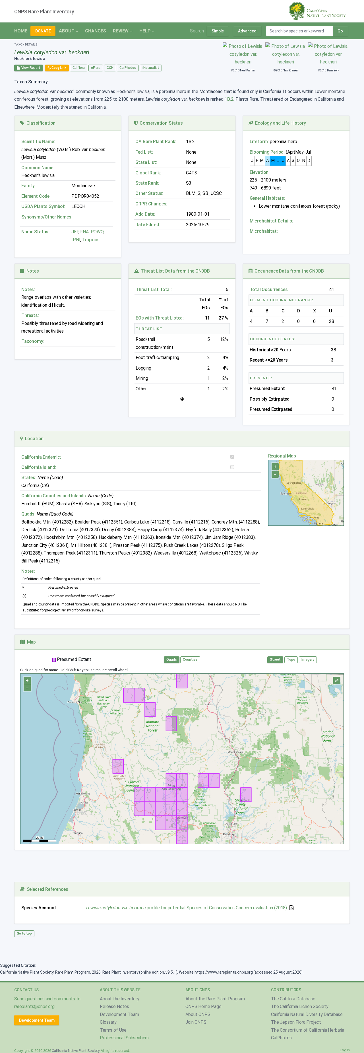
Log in (345, 1050)
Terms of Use (113, 1030)
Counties (190, 660)
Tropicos (91, 239)
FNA (83, 231)
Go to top (24, 933)
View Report (30, 68)
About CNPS (197, 1014)
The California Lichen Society (299, 1006)
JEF (74, 231)
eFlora (95, 68)
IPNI (75, 239)
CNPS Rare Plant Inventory (44, 12)
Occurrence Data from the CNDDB (288, 271)
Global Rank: (148, 173)
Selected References (46, 889)
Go (340, 31)
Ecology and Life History (279, 123)
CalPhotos (127, 68)
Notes (31, 271)
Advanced (247, 31)
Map (30, 642)
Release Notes (114, 1006)
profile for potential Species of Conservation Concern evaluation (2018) (186, 907)
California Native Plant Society (75, 1050)
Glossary (108, 1022)
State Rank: (147, 183)
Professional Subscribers (124, 1037)
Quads (171, 660)
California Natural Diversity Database (307, 1014)
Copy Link (58, 68)
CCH (110, 68)
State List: (146, 162)
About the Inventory (119, 999)
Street (275, 660)
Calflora (79, 68)
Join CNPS (195, 1022)
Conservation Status (160, 123)
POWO (97, 231)
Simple (218, 31)
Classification (39, 123)
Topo (291, 660)
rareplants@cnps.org (34, 1006)
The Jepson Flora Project (296, 1022)
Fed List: (144, 152)
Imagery (307, 660)
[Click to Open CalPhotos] (243, 54)
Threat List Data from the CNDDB (174, 271)
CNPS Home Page (203, 1006)
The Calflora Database (293, 999)
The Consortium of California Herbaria (307, 1030)
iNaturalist (150, 68)
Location (33, 438)
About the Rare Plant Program (215, 999)
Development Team (36, 1020)
